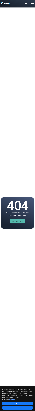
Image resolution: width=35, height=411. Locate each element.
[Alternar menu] (26, 4)
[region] (17, 398)
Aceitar (17, 403)
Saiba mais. (12, 399)
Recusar (17, 408)
